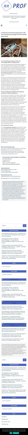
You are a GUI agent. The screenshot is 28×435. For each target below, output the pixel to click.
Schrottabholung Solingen (7, 72)
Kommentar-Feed (6, 421)
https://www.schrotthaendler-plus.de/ (11, 164)
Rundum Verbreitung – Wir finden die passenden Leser (14, 324)
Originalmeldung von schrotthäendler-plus (10, 176)
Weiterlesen (15, 433)
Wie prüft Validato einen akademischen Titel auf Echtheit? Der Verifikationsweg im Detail (13, 339)
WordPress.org (5, 424)
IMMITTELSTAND (14, 279)
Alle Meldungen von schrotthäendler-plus (10, 178)
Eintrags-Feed (5, 419)
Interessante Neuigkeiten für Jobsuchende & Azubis (14, 302)
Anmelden (4, 416)
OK (10, 433)
